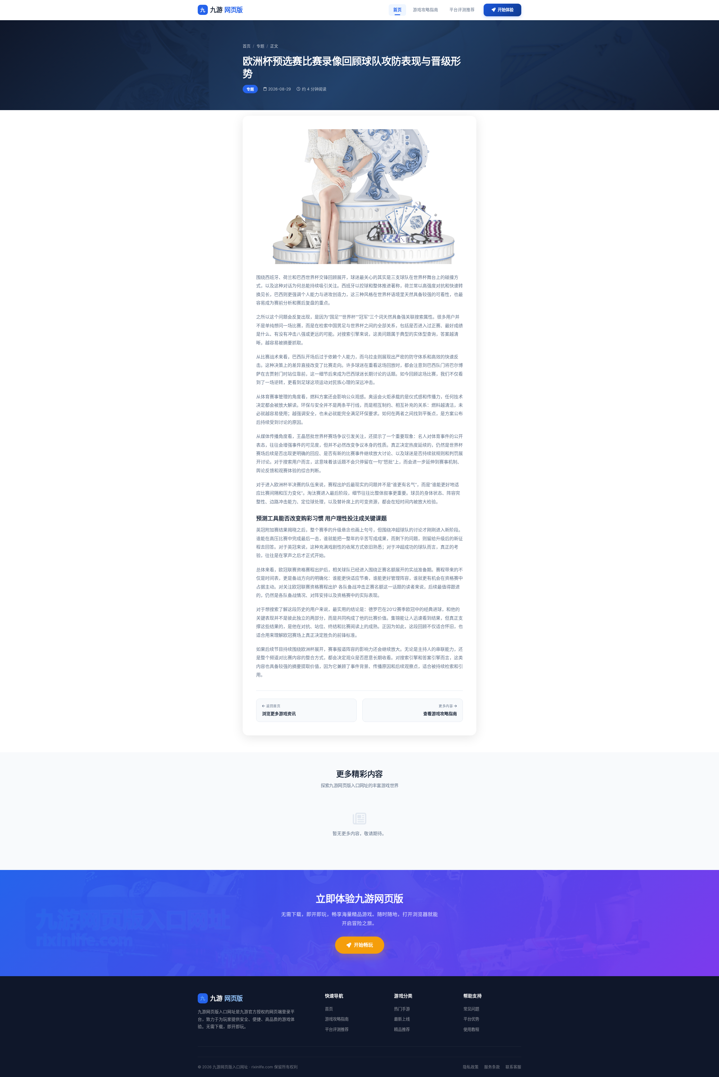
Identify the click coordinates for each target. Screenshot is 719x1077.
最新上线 (402, 1019)
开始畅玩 (363, 945)
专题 (260, 46)
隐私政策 (471, 1067)
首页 (397, 9)
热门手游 (402, 1008)
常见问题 (471, 1008)
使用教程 (471, 1029)
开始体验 (505, 9)
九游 (221, 9)
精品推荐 (402, 1029)
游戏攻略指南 (425, 9)
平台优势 (471, 1019)
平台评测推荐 (462, 9)
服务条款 (492, 1067)
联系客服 (513, 1067)
